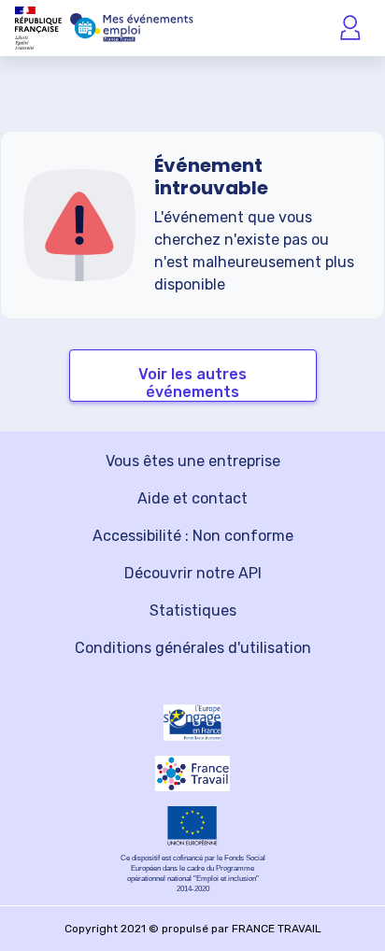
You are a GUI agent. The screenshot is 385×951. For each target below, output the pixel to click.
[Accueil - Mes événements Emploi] (131, 28)
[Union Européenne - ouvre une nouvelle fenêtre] (192, 825)
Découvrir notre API (193, 573)
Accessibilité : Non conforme (193, 536)
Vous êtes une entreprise (193, 461)
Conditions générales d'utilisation (193, 648)
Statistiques (193, 610)
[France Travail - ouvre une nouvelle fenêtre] (192, 773)
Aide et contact (192, 498)
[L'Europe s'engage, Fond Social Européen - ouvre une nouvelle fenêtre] (192, 722)
